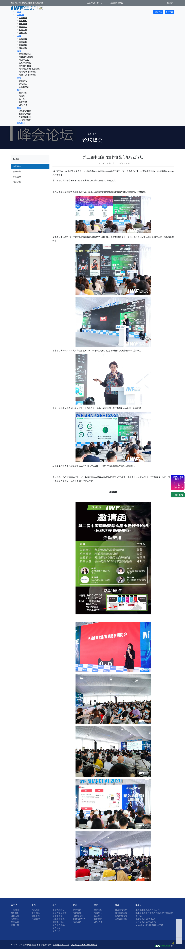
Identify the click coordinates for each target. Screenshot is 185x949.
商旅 (19, 108)
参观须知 (23, 84)
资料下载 (23, 32)
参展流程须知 (25, 53)
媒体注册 (23, 93)
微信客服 (178, 495)
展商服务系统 (58, 925)
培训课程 (23, 47)
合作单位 (23, 102)
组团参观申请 (79, 919)
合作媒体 (98, 919)
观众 (19, 77)
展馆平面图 (24, 59)
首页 (19, 11)
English (170, 3)
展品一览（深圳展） (28, 74)
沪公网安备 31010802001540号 (84, 945)
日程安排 (23, 23)
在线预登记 (24, 87)
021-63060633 (149, 922)
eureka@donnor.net (153, 925)
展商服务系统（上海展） (30, 68)
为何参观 (23, 81)
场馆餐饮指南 (25, 117)
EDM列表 (23, 105)
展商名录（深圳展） (28, 71)
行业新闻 (23, 99)
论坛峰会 (23, 38)
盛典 (19, 35)
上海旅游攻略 (25, 120)
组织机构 (23, 20)
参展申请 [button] (169, 12)
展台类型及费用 (26, 56)
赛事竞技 (23, 41)
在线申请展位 (25, 62)
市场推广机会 (25, 65)
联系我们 (21, 123)
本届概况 (23, 17)
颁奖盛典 (23, 44)
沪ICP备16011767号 (61, 945)
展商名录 (56, 928)
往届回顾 (23, 29)
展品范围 (23, 26)
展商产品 (56, 931)
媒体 (19, 90)
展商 (19, 50)
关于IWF (20, 14)
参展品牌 (77, 922)
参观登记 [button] (158, 12)
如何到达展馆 (25, 114)
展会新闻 (23, 96)
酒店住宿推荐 (25, 111)
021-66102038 (149, 919)
